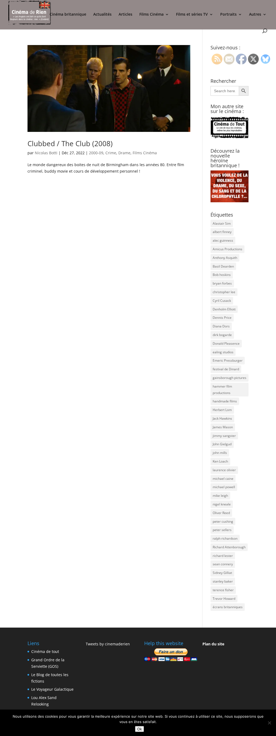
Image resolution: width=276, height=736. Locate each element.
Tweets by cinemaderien (108, 643)
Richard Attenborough (229, 547)
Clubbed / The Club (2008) (70, 143)
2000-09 (96, 152)
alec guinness (223, 240)
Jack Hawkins (222, 418)
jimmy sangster (224, 435)
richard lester (223, 555)
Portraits (228, 14)
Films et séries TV (192, 14)
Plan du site (213, 643)
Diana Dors (221, 326)
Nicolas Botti (46, 152)
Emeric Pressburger (228, 360)
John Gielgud (222, 444)
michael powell (224, 487)
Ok (139, 729)
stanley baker (223, 581)
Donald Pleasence (226, 343)
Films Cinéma (151, 14)
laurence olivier (224, 470)
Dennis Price (222, 317)
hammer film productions (222, 389)
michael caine (223, 478)
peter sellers (222, 530)
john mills (220, 452)
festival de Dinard (226, 369)
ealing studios (223, 352)
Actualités (102, 14)
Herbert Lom (222, 410)
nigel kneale (222, 504)
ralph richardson (225, 538)
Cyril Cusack (222, 300)
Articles (125, 14)
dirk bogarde (222, 335)
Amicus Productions (227, 249)
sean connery (223, 564)
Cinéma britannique (68, 14)
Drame (124, 152)
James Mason (223, 427)
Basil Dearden (223, 266)
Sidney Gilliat (222, 572)
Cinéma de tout (45, 651)
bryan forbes (222, 283)
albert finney (222, 232)
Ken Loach (220, 461)
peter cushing (223, 521)
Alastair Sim (222, 223)
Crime (110, 152)
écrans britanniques (228, 607)
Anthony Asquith (225, 257)
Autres (255, 14)
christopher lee (224, 292)
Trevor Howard (224, 598)
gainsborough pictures (229, 377)
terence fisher (223, 590)
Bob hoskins (222, 274)
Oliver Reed (221, 513)
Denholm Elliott (224, 309)
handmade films (225, 401)
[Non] (269, 722)
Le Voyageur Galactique (52, 689)
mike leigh (220, 495)
